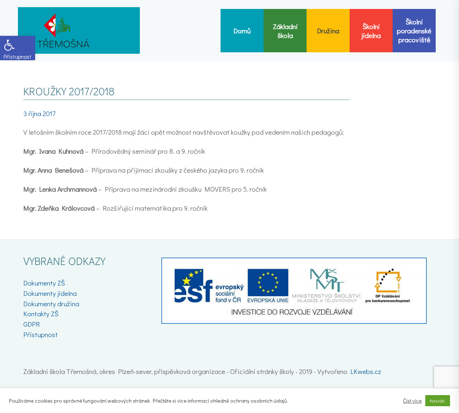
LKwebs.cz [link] (365, 371)
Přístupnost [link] (40, 334)
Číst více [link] (412, 401)
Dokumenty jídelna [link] (50, 293)
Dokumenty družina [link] (51, 303)
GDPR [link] (31, 324)
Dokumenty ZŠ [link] (44, 282)
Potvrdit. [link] (438, 401)
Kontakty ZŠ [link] (40, 313)
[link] (17, 48)
